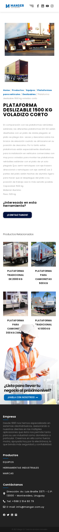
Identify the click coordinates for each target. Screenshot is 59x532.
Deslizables (29, 94)
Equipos (30, 90)
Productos (18, 90)
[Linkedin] (42, 6)
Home (6, 90)
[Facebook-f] (37, 6)
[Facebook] (4, 515)
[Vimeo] (16, 515)
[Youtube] (47, 6)
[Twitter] (8, 515)
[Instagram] (52, 6)
